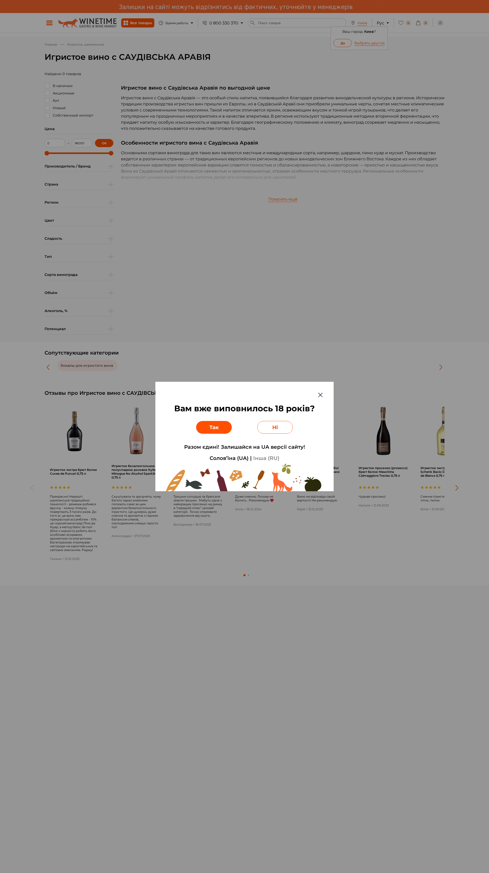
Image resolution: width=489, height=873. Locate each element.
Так (214, 427)
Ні (275, 427)
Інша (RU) (266, 458)
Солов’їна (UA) (229, 458)
